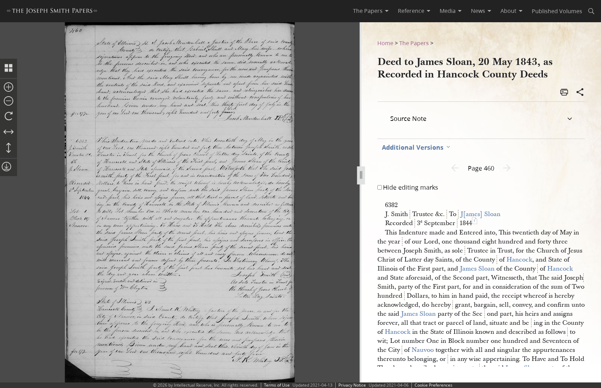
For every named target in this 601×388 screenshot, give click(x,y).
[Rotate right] (8, 116)
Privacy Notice (352, 385)
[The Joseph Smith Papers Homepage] (52, 12)
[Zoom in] (8, 87)
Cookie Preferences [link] (433, 385)
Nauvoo (422, 350)
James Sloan (477, 268)
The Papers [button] (368, 11)
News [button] (478, 11)
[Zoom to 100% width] (8, 132)
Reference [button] (411, 11)
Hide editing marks (410, 187)
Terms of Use (277, 385)
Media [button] (448, 11)
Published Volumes (557, 11)
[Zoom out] (8, 101)
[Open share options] (580, 92)
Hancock (519, 259)
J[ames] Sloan (480, 214)
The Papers (414, 43)
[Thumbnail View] (8, 68)
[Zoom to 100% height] (8, 148)
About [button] (508, 11)
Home (385, 43)
